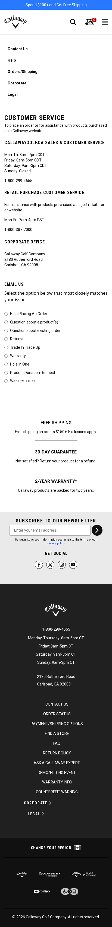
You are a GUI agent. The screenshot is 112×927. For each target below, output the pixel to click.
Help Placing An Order (28, 313)
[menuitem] (89, 22)
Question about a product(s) (34, 322)
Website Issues (23, 381)
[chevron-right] (97, 530)
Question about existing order (35, 330)
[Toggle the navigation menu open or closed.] (105, 22)
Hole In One (19, 364)
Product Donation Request (32, 372)
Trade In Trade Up (25, 347)
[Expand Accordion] (50, 803)
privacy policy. (56, 543)
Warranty (18, 355)
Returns (17, 338)
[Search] (73, 22)
